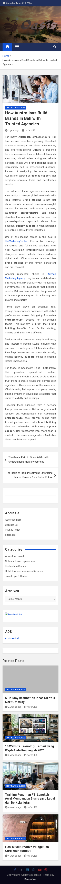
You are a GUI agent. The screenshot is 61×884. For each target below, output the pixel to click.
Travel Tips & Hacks (16, 576)
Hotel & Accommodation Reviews (24, 571)
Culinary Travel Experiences (20, 561)
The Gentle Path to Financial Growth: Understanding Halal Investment (28, 459)
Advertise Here (13, 519)
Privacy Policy (12, 529)
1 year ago (13, 130)
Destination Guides (15, 108)
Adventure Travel (14, 556)
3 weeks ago (15, 755)
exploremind (12, 638)
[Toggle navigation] (16, 46)
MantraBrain (30, 879)
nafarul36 (30, 130)
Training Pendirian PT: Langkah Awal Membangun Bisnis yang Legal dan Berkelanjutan (30, 798)
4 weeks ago (15, 807)
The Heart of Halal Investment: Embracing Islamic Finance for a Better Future (29, 475)
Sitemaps (10, 534)
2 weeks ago (15, 706)
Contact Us (11, 524)
